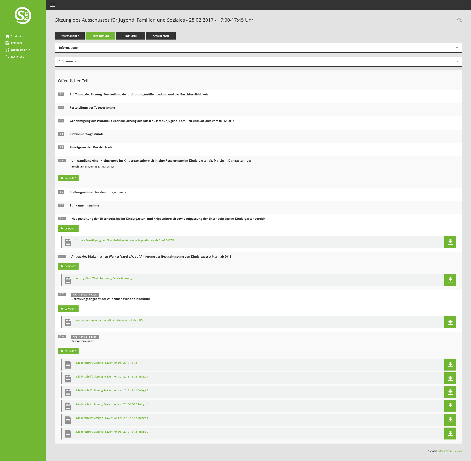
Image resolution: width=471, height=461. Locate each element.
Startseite (17, 36)
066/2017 (70, 351)
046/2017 (70, 266)
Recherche (17, 56)
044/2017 (70, 228)
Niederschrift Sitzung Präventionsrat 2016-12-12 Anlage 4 (112, 418)
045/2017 (70, 178)
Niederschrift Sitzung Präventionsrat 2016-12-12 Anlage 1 (112, 376)
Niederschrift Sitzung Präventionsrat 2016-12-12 (106, 362)
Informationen (70, 36)
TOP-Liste (131, 36)
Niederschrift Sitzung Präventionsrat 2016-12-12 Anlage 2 (112, 390)
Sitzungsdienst (450, 451)
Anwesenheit (161, 36)
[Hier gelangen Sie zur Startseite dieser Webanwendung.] (23, 15)
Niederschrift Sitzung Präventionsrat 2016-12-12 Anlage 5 (112, 431)
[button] (23, 49)
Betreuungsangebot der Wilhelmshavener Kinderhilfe (109, 320)
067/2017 (70, 308)
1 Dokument (67, 61)
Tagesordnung (100, 36)
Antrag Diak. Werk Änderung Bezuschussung (104, 278)
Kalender (16, 43)
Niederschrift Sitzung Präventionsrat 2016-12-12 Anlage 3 (112, 404)
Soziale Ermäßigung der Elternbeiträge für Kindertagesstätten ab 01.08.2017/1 (125, 240)
